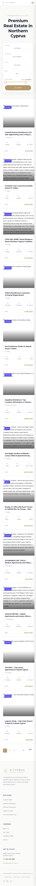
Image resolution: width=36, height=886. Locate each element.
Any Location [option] (17, 56)
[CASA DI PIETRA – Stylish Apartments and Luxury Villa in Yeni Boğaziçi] (18, 597)
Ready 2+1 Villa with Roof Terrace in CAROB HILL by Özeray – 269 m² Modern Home (19, 509)
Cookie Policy (16, 877)
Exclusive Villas (7, 800)
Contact (5, 840)
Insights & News (8, 811)
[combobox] (18, 56)
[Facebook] (4, 881)
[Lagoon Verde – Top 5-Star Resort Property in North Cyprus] (18, 704)
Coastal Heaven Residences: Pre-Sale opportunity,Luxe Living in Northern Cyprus (18, 134)
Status (7, 45)
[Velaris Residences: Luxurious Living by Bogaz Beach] (18, 276)
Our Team (6, 832)
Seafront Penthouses (9, 803)
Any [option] (17, 73)
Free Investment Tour (9, 814)
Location (8, 54)
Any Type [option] (17, 65)
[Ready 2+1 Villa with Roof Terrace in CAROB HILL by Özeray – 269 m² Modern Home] (18, 490)
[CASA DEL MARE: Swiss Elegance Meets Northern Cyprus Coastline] (18, 223)
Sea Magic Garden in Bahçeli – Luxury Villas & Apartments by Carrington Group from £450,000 (19, 456)
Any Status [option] (17, 48)
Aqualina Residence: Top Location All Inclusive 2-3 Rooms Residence (18, 402)
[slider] (5, 82)
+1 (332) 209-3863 (9, 859)
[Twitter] (11, 881)
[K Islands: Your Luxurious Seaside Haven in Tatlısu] (18, 169)
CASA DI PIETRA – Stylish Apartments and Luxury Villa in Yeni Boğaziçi (17, 616)
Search (19, 88)
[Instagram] (7, 881)
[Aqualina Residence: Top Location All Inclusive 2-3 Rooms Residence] (18, 383)
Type (6, 62)
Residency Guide (8, 836)
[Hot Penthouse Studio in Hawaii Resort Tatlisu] (18, 330)
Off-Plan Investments (9, 807)
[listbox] (18, 48)
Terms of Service (25, 877)
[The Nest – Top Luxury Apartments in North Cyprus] (18, 651)
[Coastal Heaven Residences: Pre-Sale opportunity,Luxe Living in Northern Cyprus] (18, 116)
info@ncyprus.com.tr (10, 863)
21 (23, 750)
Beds (6, 71)
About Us (6, 828)
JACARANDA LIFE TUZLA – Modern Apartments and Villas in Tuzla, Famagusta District (18, 563)
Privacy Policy (8, 877)
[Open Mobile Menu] (32, 2)
